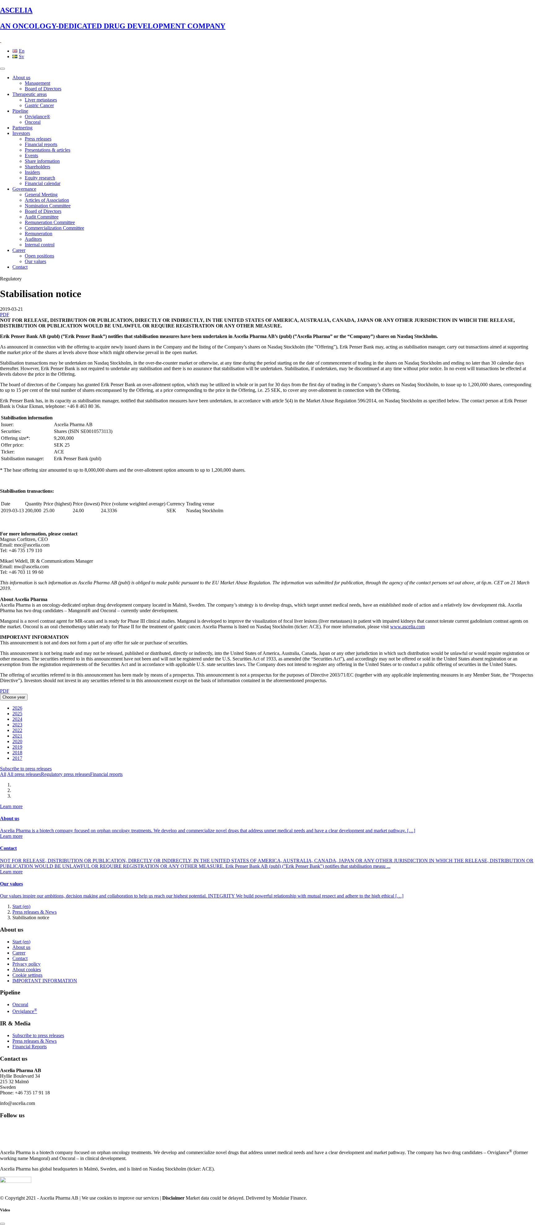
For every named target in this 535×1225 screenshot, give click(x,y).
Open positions (39, 255)
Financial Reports (29, 1046)
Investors (21, 133)
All (3, 774)
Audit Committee (42, 216)
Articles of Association (47, 200)
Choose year (13, 697)
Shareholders (37, 166)
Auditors (33, 239)
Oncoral (33, 122)
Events (31, 155)
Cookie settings (27, 975)
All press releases (24, 774)
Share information (42, 161)
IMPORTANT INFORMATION (44, 980)
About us (21, 77)
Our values (35, 261)
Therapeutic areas (29, 94)
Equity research (40, 177)
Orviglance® (37, 116)
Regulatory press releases (65, 774)
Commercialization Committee (54, 228)
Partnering (22, 127)
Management (37, 83)
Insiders (32, 172)
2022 (17, 730)
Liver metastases (41, 99)
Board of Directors (43, 88)
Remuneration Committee (50, 222)
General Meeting (41, 194)
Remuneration (38, 233)
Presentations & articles (47, 150)
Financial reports (41, 144)
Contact (20, 267)
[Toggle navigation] (2, 69)
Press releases (38, 138)
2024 (17, 719)
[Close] (2, 1224)
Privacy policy (26, 964)
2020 (17, 741)
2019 (17, 747)
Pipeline (20, 111)
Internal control (39, 244)
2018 (17, 752)
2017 (17, 758)
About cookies (26, 969)
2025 (17, 713)
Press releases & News (34, 912)
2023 (17, 724)
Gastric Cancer (39, 105)
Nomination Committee (48, 205)
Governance (24, 189)
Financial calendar (42, 183)
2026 (17, 708)
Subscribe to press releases (26, 768)
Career (18, 250)
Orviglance (24, 1011)
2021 (17, 735)
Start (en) (21, 906)
